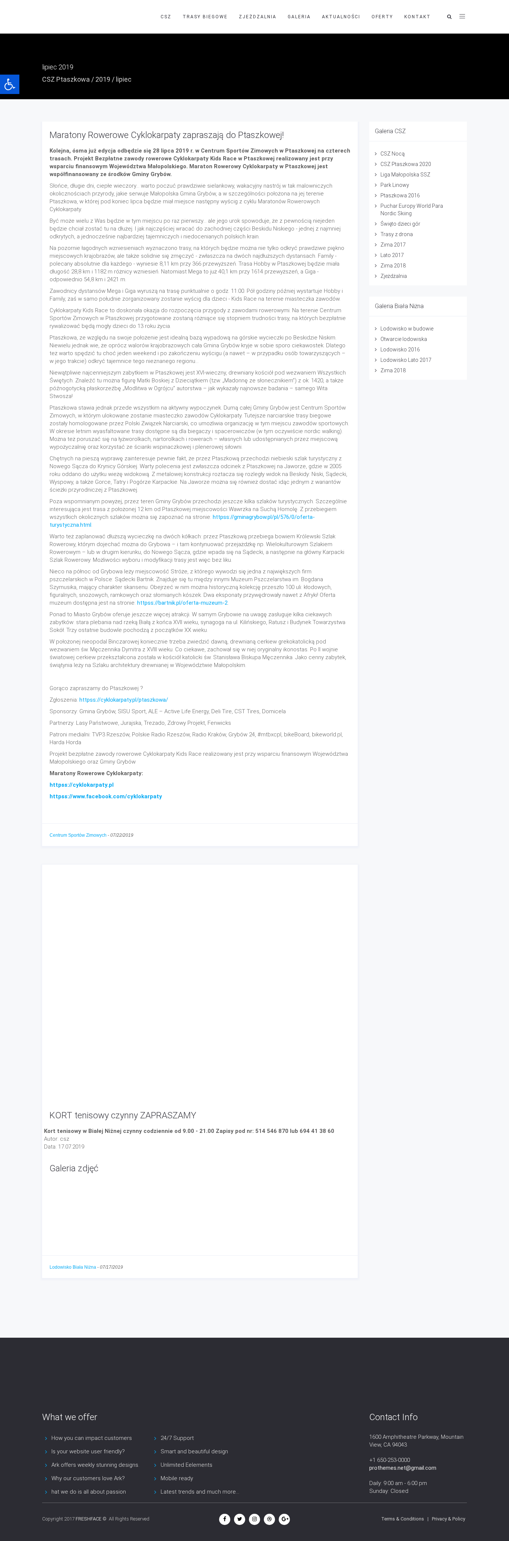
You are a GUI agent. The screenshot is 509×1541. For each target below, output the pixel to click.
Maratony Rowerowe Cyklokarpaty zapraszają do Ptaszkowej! (167, 135)
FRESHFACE (88, 1519)
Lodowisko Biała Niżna (73, 1267)
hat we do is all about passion (88, 1491)
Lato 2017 (392, 255)
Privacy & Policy (448, 1519)
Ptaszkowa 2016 (400, 195)
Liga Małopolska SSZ (405, 175)
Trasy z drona (396, 234)
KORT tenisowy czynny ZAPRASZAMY (123, 1115)
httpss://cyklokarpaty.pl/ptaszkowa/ (123, 699)
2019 (102, 79)
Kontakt (417, 16)
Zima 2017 (393, 245)
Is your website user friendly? (88, 1451)
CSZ (166, 16)
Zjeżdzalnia (257, 16)
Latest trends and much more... (200, 1491)
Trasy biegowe (205, 16)
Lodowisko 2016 (400, 350)
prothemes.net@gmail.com (402, 1468)
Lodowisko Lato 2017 (405, 360)
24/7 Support (177, 1438)
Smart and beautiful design (194, 1451)
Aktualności (341, 16)
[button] (9, 84)
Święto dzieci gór (400, 224)
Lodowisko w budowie (406, 329)
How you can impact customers (91, 1438)
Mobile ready (177, 1478)
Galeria (299, 16)
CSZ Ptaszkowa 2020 (405, 164)
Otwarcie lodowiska (403, 339)
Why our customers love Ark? (88, 1478)
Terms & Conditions (402, 1519)
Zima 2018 (393, 266)
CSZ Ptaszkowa (66, 79)
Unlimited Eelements (186, 1465)
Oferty (382, 16)
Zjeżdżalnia (393, 276)
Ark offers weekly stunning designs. (95, 1465)
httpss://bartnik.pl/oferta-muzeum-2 (182, 602)
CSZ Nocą (392, 154)
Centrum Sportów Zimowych (78, 835)
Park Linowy (394, 185)
